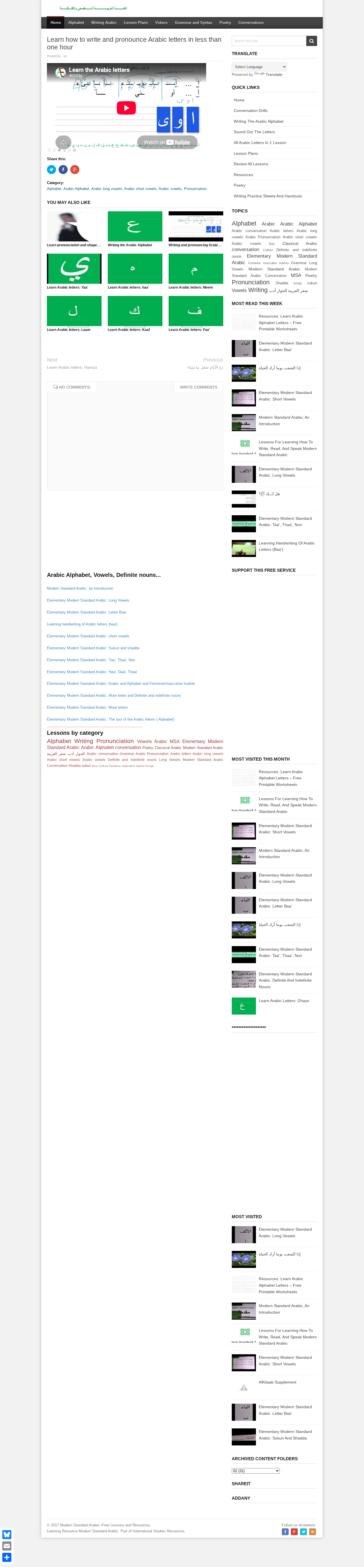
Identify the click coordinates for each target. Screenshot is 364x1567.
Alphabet (54, 189)
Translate (274, 74)
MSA (175, 741)
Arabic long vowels (106, 189)
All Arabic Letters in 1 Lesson (260, 142)
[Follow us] (303, 1531)
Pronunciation (195, 189)
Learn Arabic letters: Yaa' (67, 287)
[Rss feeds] (312, 1531)
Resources (243, 174)
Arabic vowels (170, 189)
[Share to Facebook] (63, 169)
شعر (62, 754)
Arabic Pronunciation (152, 754)
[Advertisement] (89, 533)
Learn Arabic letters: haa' (128, 287)
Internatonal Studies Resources (159, 1531)
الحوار (80, 754)
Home (56, 22)
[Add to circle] (294, 1531)
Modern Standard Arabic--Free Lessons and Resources (105, 1525)
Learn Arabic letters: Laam (68, 330)
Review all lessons (251, 164)
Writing (83, 741)
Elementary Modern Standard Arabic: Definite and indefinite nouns (285, 980)
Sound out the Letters (254, 132)
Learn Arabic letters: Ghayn (284, 1000)
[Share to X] (51, 169)
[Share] (7, 1557)
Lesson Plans (246, 153)
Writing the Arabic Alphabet (130, 245)
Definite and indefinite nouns (132, 759)
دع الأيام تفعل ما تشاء (205, 367)
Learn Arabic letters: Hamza (72, 367)
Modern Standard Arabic (203, 748)
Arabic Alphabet (76, 189)
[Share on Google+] (74, 169)
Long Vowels (169, 759)
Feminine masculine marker (126, 765)
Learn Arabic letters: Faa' (189, 330)
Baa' (95, 765)
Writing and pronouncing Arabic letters (200, 245)
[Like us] (285, 1531)
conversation (128, 747)
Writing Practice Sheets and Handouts (268, 196)
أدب (71, 754)
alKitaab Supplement (277, 1382)
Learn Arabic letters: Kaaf (129, 330)
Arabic (160, 741)
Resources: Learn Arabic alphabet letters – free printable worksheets (281, 322)
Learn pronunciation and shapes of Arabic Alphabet (88, 245)
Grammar (127, 754)
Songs (149, 765)
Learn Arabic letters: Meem (191, 287)
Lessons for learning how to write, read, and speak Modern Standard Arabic (288, 448)
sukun (86, 765)
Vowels (144, 741)
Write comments (198, 387)
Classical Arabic (168, 748)
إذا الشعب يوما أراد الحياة (280, 368)
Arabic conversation (102, 754)
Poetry (147, 748)
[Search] (311, 41)
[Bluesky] (7, 1534)
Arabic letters (180, 754)
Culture (103, 765)
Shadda (75, 765)
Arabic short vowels (140, 189)
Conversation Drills (251, 110)
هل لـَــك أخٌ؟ (269, 493)
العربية (52, 754)
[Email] (7, 1546)
